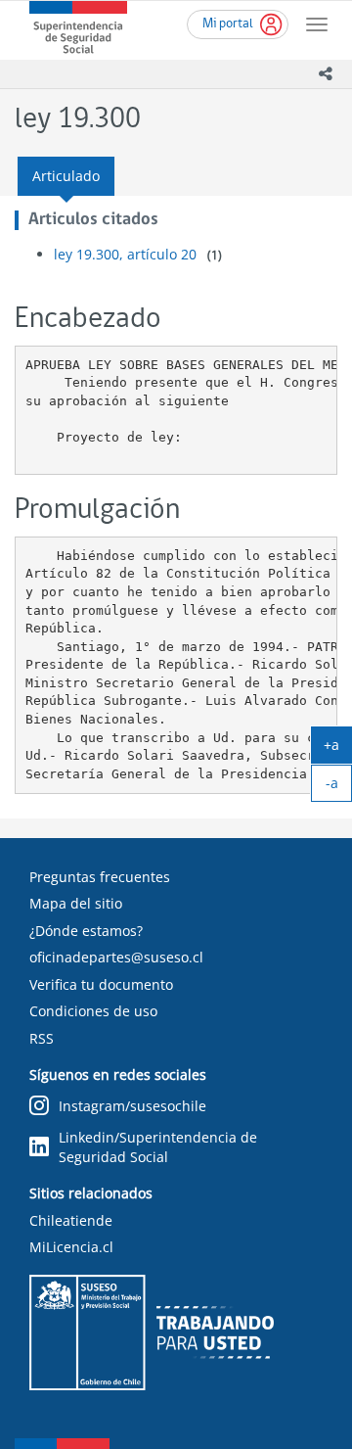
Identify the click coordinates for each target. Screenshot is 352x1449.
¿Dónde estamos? (86, 930)
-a (339, 787)
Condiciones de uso (93, 1011)
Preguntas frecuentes (99, 876)
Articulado (66, 175)
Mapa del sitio (75, 903)
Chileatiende (70, 1220)
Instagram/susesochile (132, 1106)
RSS (41, 1038)
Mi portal (227, 24)
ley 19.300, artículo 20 (125, 254)
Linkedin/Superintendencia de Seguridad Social (158, 1147)
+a (338, 749)
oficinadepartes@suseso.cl (116, 957)
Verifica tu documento (101, 984)
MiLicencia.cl (71, 1247)
